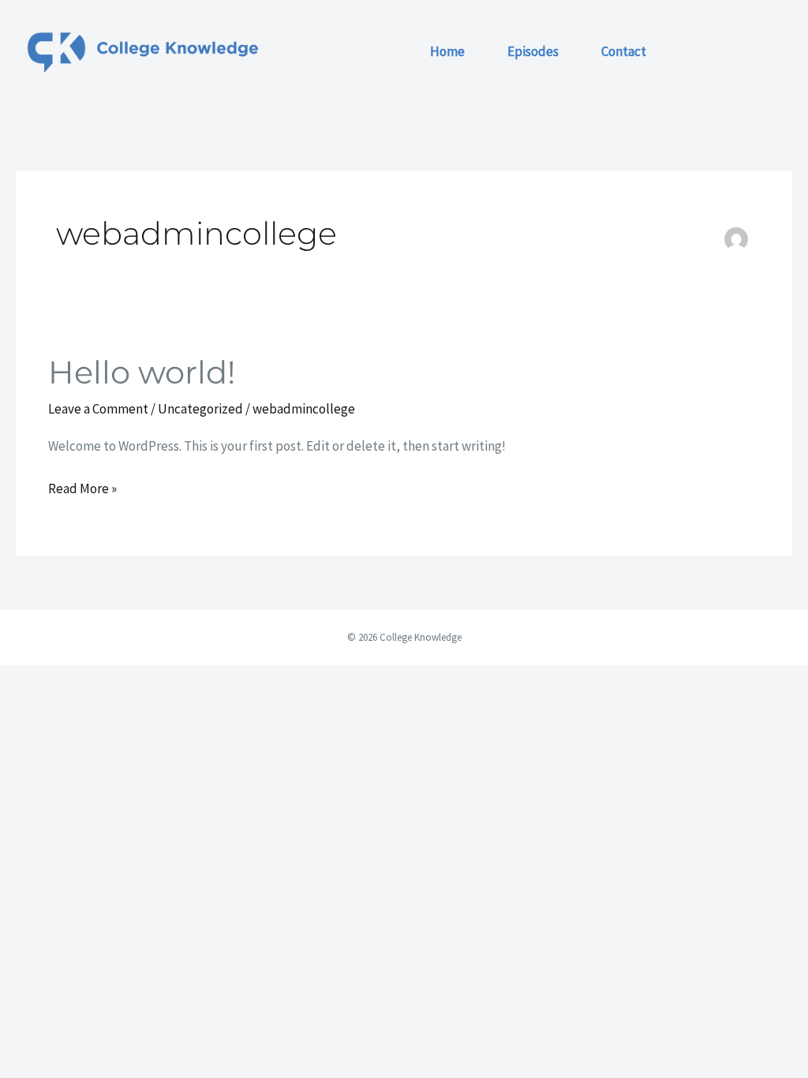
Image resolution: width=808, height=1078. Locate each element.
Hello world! (141, 372)
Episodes (533, 51)
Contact (623, 51)
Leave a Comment (98, 408)
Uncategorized (200, 408)
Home (447, 51)
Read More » (82, 487)
